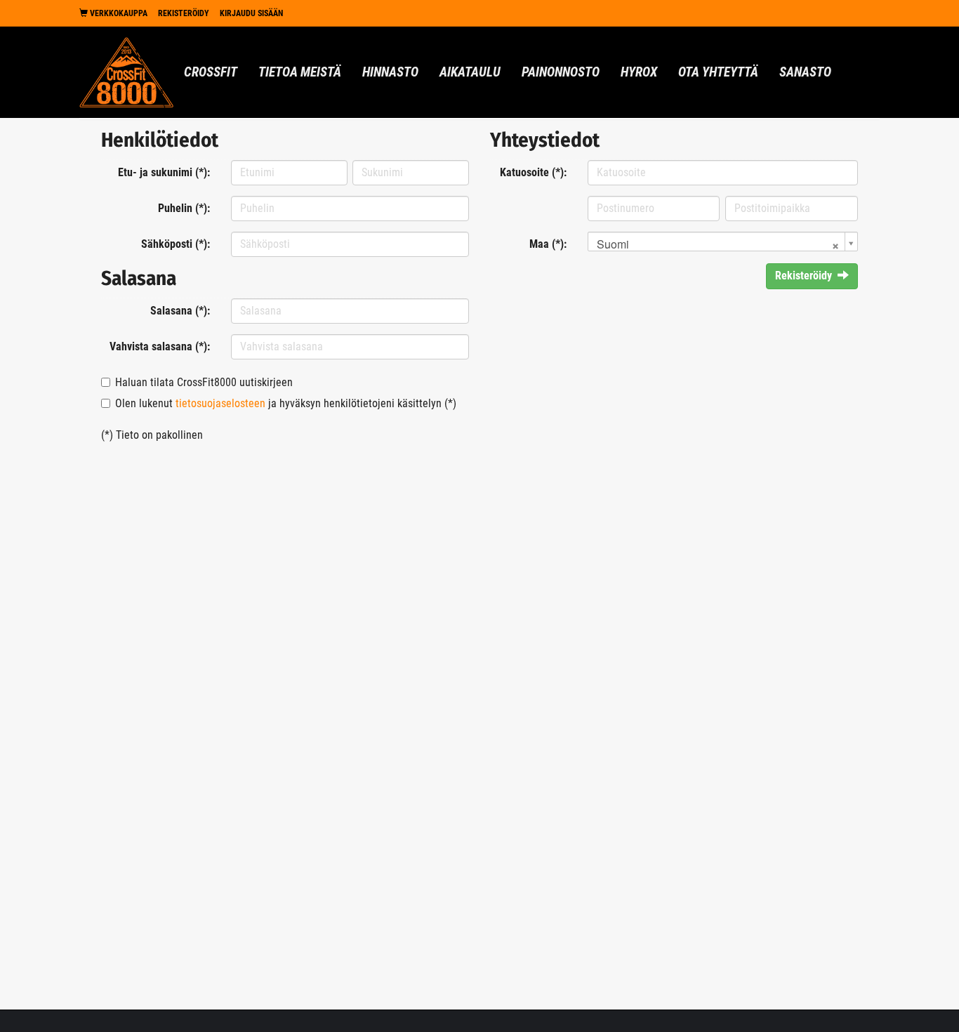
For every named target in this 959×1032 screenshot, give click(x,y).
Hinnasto (390, 72)
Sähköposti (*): (175, 244)
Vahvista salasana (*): (160, 346)
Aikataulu (470, 72)
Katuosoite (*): (533, 172)
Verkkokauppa (117, 13)
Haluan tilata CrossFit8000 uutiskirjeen (204, 382)
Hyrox (639, 72)
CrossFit (210, 72)
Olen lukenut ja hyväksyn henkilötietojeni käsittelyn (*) (285, 403)
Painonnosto (561, 72)
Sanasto (805, 72)
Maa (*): (548, 244)
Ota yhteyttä (718, 72)
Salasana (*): (180, 310)
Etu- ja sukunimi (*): (164, 172)
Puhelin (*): (184, 208)
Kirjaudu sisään (251, 13)
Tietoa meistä (299, 72)
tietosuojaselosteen (220, 403)
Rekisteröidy (183, 13)
